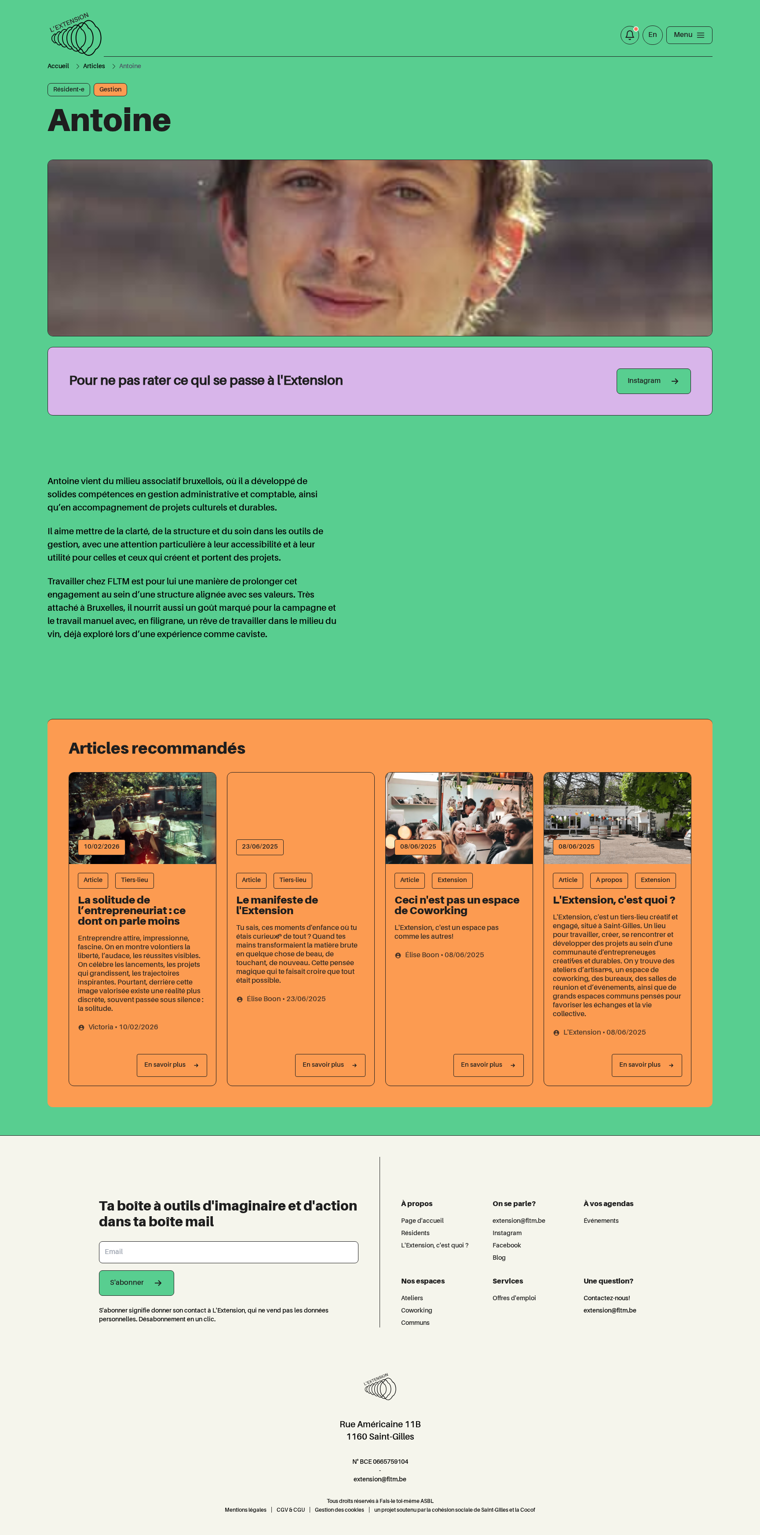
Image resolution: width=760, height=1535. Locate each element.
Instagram (507, 1233)
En (652, 35)
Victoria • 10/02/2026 (123, 1027)
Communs (415, 1323)
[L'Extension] (76, 35)
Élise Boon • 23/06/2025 (286, 999)
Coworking (416, 1311)
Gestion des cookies (339, 1510)
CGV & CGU (291, 1510)
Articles (94, 66)
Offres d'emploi (514, 1298)
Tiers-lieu (134, 880)
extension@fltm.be (519, 1221)
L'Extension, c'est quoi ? (614, 901)
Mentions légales (246, 1510)
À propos (609, 880)
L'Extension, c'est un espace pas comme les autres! (447, 933)
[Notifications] (630, 35)
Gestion (110, 90)
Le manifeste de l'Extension (277, 906)
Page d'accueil (422, 1221)
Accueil (58, 66)
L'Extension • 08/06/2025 (604, 1032)
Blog (499, 1258)
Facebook (507, 1246)
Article (93, 880)
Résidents (415, 1233)
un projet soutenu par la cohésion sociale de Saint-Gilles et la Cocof (454, 1510)
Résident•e (68, 90)
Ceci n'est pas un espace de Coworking (457, 906)
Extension (452, 880)
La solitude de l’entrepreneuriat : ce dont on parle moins (132, 911)
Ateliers (412, 1298)
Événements (601, 1221)
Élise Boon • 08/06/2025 (444, 955)
